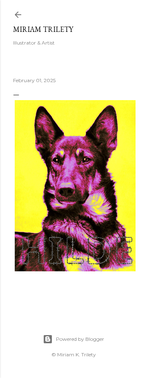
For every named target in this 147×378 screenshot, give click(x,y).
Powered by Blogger (80, 339)
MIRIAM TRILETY (43, 29)
